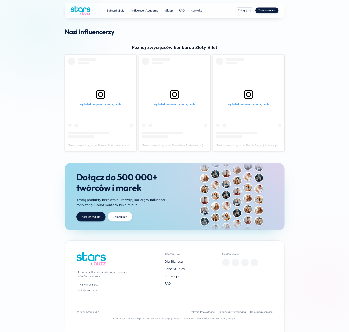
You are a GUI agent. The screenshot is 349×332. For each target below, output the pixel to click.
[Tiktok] (221, 10)
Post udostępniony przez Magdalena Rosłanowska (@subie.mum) (181, 145)
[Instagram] (227, 10)
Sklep (169, 10)
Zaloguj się (244, 10)
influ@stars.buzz (88, 290)
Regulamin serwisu (261, 312)
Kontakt (196, 10)
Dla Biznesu (174, 261)
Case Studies (175, 269)
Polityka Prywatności (202, 312)
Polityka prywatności (184, 318)
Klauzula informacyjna (232, 312)
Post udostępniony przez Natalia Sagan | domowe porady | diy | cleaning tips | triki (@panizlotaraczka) (276, 145)
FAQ (182, 10)
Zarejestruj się (267, 10)
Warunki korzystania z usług (212, 318)
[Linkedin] (254, 262)
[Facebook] (226, 262)
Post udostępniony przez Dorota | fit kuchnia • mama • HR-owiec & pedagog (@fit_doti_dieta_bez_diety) (129, 145)
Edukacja (172, 276)
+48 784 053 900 (88, 284)
